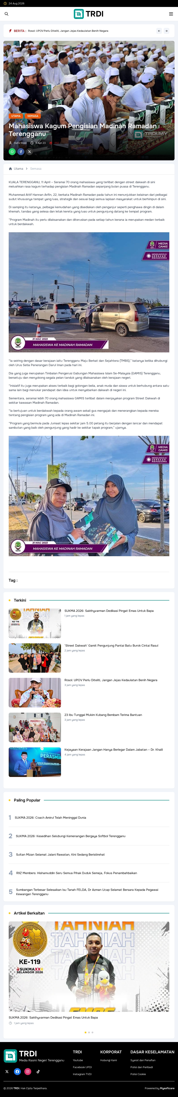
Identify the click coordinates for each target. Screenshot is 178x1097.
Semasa (32, 116)
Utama (15, 116)
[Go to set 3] (92, 1032)
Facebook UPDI (82, 1067)
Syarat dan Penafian (142, 1060)
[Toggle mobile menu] (171, 13)
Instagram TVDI (82, 1074)
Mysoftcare (167, 1088)
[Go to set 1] (85, 1032)
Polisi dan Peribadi (141, 1067)
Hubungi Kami (108, 1060)
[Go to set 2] (89, 1032)
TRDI (16, 1088)
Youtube (78, 1060)
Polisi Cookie (138, 1074)
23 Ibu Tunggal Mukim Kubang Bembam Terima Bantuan (61, 31)
